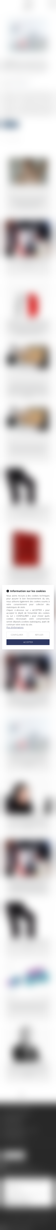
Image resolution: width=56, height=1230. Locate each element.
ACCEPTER (28, 642)
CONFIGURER (17, 634)
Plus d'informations (15, 627)
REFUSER (39, 634)
